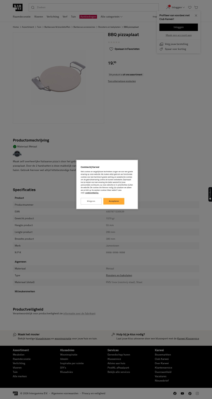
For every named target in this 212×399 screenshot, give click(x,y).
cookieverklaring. (92, 193)
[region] (107, 184)
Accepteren (114, 201)
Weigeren (91, 201)
